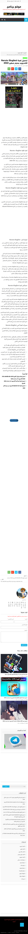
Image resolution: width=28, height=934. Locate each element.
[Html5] (25, 604)
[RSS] (14, 604)
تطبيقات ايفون (22, 873)
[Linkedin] (21, 604)
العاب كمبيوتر (22, 857)
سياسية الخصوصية (4, 932)
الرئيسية (24, 53)
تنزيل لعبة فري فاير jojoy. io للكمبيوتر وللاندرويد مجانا (16, 674)
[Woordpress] (25, 607)
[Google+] (9, 602)
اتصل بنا (9, 932)
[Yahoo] (23, 607)
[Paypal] (19, 604)
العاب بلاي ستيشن (21, 854)
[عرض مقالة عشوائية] (2, 20)
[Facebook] (14, 602)
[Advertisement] (14, 37)
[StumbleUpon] (18, 606)
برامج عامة (23, 865)
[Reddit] (16, 604)
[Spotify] (25, 606)
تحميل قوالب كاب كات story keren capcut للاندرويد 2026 (14, 803)
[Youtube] (21, 607)
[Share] (12, 604)
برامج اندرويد (22, 862)
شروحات (23, 879)
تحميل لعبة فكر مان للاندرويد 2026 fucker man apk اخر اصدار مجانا (13, 834)
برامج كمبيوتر (22, 868)
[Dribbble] (16, 602)
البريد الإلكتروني (11, 619)
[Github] (10, 602)
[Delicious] (21, 602)
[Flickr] (12, 602)
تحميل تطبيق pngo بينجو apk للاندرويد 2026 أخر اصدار (14, 812)
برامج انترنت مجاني (21, 860)
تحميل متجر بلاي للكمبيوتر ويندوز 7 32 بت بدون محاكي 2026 (14, 798)
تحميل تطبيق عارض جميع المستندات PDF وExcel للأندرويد (14, 806)
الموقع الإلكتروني (24, 624)
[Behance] (23, 602)
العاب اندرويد (20, 53)
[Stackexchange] (23, 606)
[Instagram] (23, 604)
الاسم (26, 619)
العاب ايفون (22, 849)
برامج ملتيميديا (22, 870)
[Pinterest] (18, 604)
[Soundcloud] (9, 604)
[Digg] (18, 602)
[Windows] (9, 606)
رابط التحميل (13, 420)
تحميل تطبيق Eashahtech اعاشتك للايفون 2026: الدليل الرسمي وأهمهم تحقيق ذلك (14, 815)
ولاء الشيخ (24, 65)
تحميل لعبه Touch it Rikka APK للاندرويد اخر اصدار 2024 (15, 721)
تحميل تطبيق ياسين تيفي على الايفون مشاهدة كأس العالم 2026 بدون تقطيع (14, 825)
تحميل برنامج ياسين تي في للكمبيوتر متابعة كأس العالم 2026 (14, 829)
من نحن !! (13, 932)
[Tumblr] (16, 606)
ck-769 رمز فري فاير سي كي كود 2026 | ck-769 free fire (14, 809)
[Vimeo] (12, 606)
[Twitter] (14, 606)
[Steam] (19, 606)
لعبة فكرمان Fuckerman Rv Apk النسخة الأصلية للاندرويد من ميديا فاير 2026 (15, 820)
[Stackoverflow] (21, 606)
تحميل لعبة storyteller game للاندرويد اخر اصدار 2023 (15, 697)
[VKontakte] (10, 606)
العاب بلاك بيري (22, 851)
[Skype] (10, 604)
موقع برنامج (14, 7)
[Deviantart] (19, 602)
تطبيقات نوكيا (22, 876)
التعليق (25, 630)
